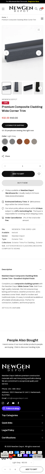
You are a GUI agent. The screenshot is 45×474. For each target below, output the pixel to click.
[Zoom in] (38, 29)
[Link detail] (3, 403)
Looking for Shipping (15, 125)
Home (4, 17)
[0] (40, 8)
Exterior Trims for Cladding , (24, 243)
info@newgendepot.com (15, 398)
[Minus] (5, 166)
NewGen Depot (9, 99)
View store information (14, 196)
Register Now (33, 1)
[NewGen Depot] (21, 9)
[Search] (36, 8)
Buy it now (22, 183)
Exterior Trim (17, 239)
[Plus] (40, 166)
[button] (38, 53)
